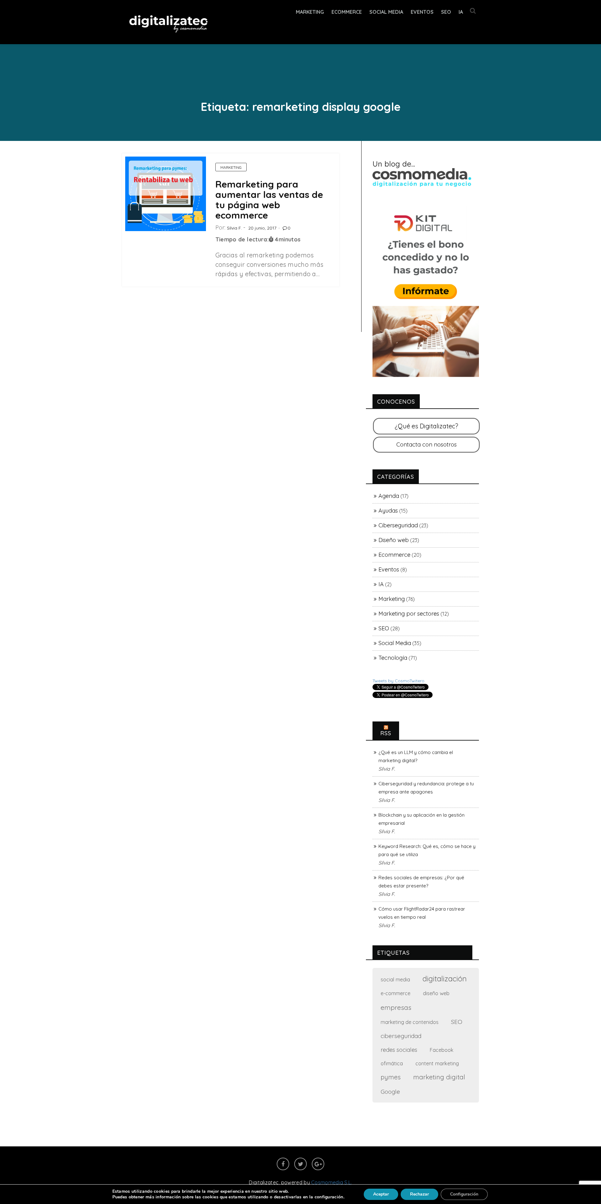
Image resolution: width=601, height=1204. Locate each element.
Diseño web (393, 540)
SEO (446, 12)
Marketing (310, 12)
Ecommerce (394, 554)
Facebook (441, 1050)
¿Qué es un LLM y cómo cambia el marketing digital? (415, 756)
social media (395, 979)
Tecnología (392, 657)
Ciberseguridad (398, 525)
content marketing (437, 1063)
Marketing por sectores (408, 613)
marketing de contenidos (410, 1022)
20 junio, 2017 (262, 228)
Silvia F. (234, 228)
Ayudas (388, 510)
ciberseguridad (401, 1036)
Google (390, 1091)
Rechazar (419, 1194)
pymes (391, 1077)
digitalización (445, 978)
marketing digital (439, 1077)
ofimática (392, 1063)
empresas (396, 1007)
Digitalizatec (264, 1182)
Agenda (388, 495)
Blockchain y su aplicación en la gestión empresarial (421, 819)
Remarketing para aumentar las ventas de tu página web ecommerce (269, 199)
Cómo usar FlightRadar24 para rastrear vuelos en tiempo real (421, 913)
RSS (385, 733)
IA (461, 12)
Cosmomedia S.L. (331, 1182)
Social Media (386, 12)
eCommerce (346, 12)
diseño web (436, 993)
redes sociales (399, 1049)
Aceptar (381, 1194)
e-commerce (395, 993)
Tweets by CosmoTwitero (398, 681)
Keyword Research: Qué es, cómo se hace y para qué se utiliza (426, 850)
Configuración (464, 1194)
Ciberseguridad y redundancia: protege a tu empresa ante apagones (426, 788)
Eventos (422, 12)
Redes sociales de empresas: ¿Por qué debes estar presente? (421, 882)
